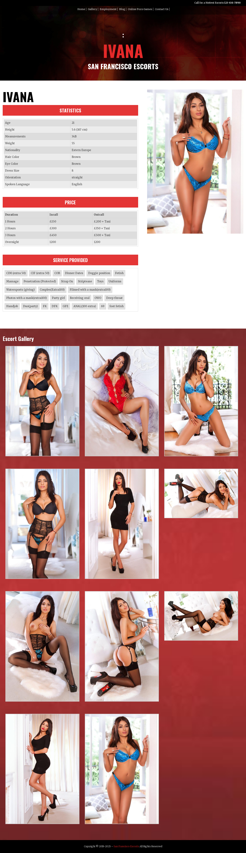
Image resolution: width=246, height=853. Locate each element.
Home (81, 9)
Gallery (92, 9)
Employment (108, 9)
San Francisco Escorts (126, 846)
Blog (122, 9)
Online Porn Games (140, 9)
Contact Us (161, 9)
